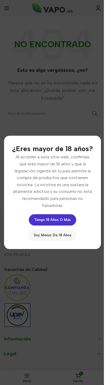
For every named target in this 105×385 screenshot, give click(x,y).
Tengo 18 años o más (52, 220)
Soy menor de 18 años (53, 235)
